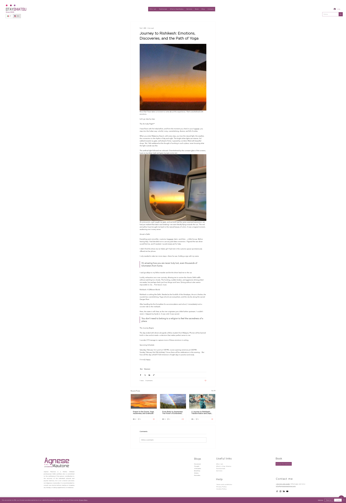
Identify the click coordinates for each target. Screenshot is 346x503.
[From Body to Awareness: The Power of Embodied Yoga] (173, 401)
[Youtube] (287, 491)
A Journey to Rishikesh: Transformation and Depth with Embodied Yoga (201, 412)
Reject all (328, 500)
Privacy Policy (83, 500)
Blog (141, 369)
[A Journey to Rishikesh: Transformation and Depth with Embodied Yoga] (202, 401)
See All (213, 390)
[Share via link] (154, 375)
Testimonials (220, 468)
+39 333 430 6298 (283, 484)
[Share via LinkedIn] (149, 375)
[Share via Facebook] (140, 375)
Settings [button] (320, 500)
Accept (338, 500)
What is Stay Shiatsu (223, 466)
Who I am (219, 464)
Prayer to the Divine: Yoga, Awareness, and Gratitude (143, 412)
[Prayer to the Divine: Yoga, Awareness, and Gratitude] (144, 401)
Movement (147, 369)
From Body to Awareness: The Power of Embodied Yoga (172, 412)
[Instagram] (280, 491)
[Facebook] (277, 491)
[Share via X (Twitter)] (145, 375)
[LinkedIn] (284, 491)
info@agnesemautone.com (286, 486)
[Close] (344, 500)
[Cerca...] (341, 14)
